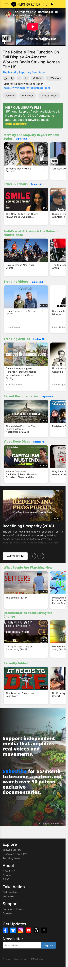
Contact (7, 875)
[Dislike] (12, 78)
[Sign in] (59, 4)
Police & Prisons (49, 95)
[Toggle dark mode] (52, 4)
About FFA (9, 871)
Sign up (48, 945)
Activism (10, 95)
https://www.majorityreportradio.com (26, 87)
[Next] (40, 556)
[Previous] (33, 556)
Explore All (21, 138)
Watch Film (15, 556)
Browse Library (12, 849)
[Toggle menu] (6, 4)
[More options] (44, 168)
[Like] (5, 78)
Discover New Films (15, 854)
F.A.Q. (6, 879)
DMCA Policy (37, 959)
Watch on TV (57, 78)
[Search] (45, 4)
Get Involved (10, 892)
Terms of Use (20, 959)
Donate (7, 913)
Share (39, 78)
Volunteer (8, 896)
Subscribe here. (16, 123)
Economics (27, 95)
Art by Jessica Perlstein (51, 823)
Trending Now (11, 858)
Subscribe (15, 771)
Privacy (6, 959)
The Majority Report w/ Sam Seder (24, 72)
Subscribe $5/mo (13, 909)
